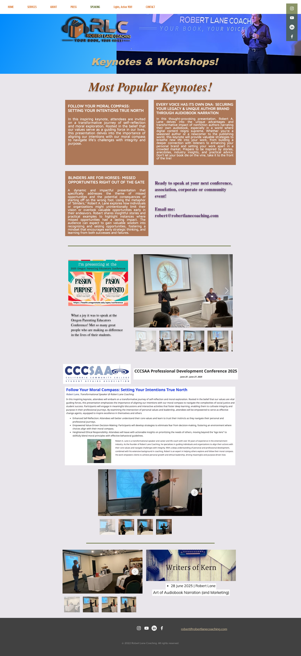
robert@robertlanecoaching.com (187, 215)
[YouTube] (292, 17)
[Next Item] (227, 290)
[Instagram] (292, 8)
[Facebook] (292, 36)
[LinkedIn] (292, 27)
